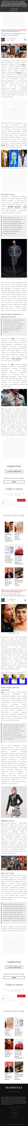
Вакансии (14, 1117)
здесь (25, 6)
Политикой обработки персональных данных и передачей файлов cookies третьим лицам (14, 4)
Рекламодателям (15, 1112)
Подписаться (21, 500)
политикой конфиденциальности (10, 504)
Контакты (14, 1114)
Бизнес (8, 30)
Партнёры (14, 1109)
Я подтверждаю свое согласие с (11, 503)
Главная (3, 30)
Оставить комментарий (14, 471)
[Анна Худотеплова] (3, 38)
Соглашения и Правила (14, 1107)
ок (14, 9)
